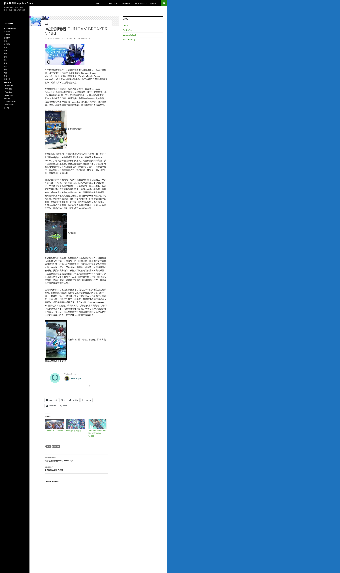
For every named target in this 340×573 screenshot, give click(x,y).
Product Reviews (10, 101)
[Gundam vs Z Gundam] (54, 424)
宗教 (5, 51)
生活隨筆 (7, 35)
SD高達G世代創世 (73, 430)
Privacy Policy (112, 3)
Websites (8, 92)
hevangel (68, 39)
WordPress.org (129, 40)
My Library (126, 3)
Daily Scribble (9, 105)
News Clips (9, 86)
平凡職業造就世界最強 (54, 468)
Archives (153, 3)
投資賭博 (7, 31)
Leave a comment (83, 39)
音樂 (5, 70)
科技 (5, 76)
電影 (5, 60)
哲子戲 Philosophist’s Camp (18, 3)
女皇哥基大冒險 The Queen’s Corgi (59, 459)
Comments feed (129, 35)
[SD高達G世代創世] (75, 424)
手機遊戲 (56, 446)
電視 (5, 63)
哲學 (5, 47)
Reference (7, 82)
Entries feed (128, 30)
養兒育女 (7, 38)
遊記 (5, 41)
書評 (5, 57)
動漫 (5, 54)
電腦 (5, 73)
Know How (9, 95)
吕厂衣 (6, 108)
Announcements (10, 28)
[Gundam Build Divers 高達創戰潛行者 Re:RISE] (97, 424)
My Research (140, 3)
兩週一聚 (7, 79)
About (98, 3)
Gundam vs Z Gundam (54, 430)
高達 (48, 446)
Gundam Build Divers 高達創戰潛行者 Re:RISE (97, 433)
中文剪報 (8, 89)
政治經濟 (7, 44)
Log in (125, 25)
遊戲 (46, 24)
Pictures (7, 98)
